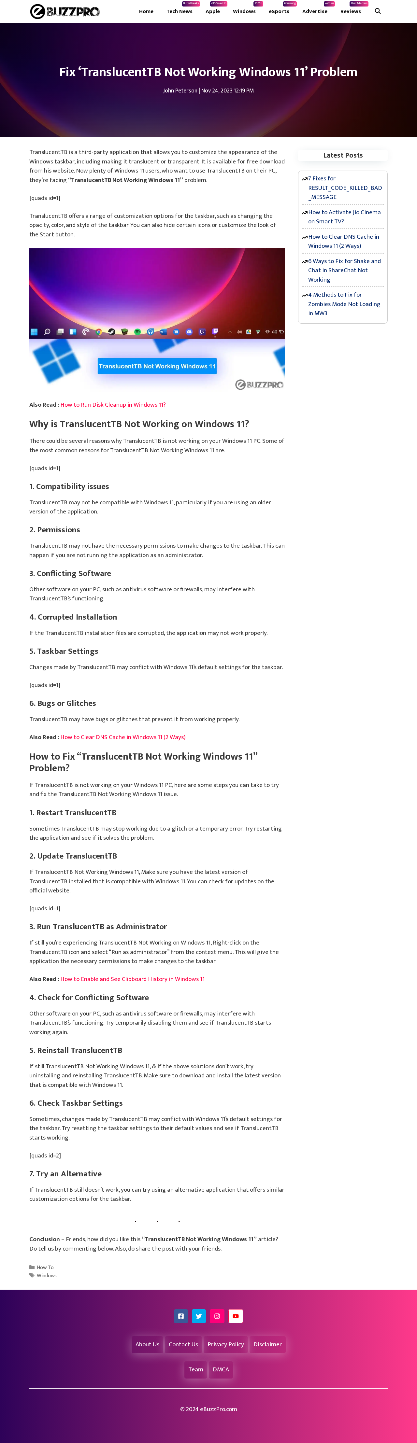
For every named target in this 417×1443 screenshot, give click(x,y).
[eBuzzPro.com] (66, 11)
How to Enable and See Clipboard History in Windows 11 (132, 979)
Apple (216, 9)
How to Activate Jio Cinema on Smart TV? (344, 217)
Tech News (182, 9)
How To (45, 1267)
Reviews (353, 9)
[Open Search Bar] (377, 11)
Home (146, 11)
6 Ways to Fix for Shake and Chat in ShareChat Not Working (344, 270)
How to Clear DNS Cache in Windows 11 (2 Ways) (123, 737)
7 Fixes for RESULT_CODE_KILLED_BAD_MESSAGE (345, 188)
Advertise (318, 9)
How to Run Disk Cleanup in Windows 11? (113, 405)
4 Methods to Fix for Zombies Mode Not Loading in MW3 (344, 304)
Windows (247, 9)
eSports (282, 9)
